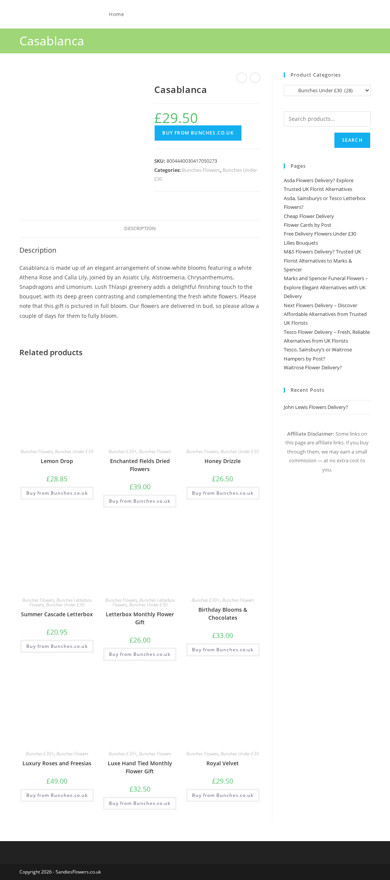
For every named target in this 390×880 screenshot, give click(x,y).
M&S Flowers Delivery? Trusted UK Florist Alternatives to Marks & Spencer (322, 260)
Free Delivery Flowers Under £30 (320, 233)
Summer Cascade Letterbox (57, 614)
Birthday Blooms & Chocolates (222, 613)
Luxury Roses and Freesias (56, 763)
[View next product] (255, 77)
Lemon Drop (57, 461)
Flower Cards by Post (307, 224)
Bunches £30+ (123, 451)
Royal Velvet (222, 763)
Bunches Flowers (201, 170)
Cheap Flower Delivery (309, 216)
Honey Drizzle (223, 461)
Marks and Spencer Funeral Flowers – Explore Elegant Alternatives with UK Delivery (326, 287)
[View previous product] (242, 77)
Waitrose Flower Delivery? (313, 367)
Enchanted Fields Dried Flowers (140, 465)
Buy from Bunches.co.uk (197, 133)
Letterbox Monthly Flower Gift (140, 618)
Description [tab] (140, 228)
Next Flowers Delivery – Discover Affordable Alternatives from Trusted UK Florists (325, 314)
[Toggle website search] (145, 14)
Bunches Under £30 (74, 451)
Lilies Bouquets (301, 242)
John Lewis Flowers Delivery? (316, 407)
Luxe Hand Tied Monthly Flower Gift (140, 767)
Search (352, 140)
